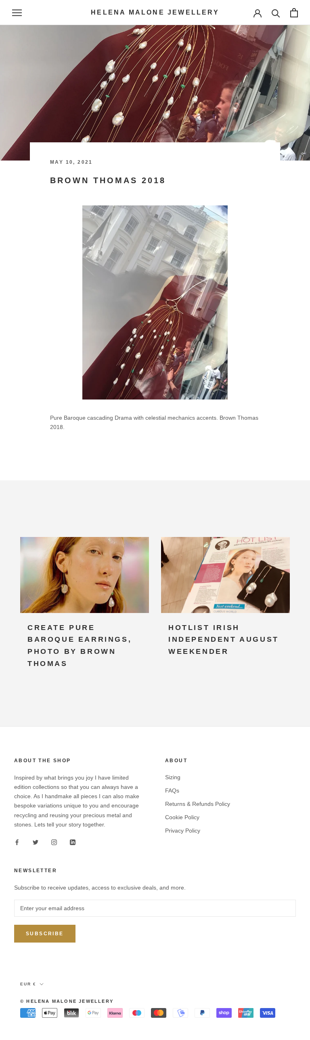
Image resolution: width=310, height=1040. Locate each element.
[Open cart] (294, 12)
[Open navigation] (17, 12)
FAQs (172, 790)
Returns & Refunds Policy (197, 804)
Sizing (172, 777)
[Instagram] (54, 842)
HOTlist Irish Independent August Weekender (223, 639)
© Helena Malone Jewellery (66, 1001)
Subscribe (45, 933)
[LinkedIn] (72, 842)
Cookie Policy (182, 817)
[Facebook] (17, 842)
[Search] (276, 12)
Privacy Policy (182, 830)
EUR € (28, 984)
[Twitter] (35, 842)
